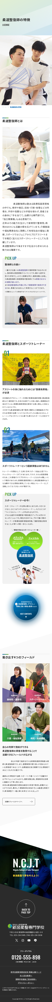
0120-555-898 (26, 957)
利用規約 (5, 990)
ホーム (4, 107)
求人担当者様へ (26, 975)
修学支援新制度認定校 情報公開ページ (26, 972)
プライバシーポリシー (26, 983)
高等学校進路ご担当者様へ (26, 979)
